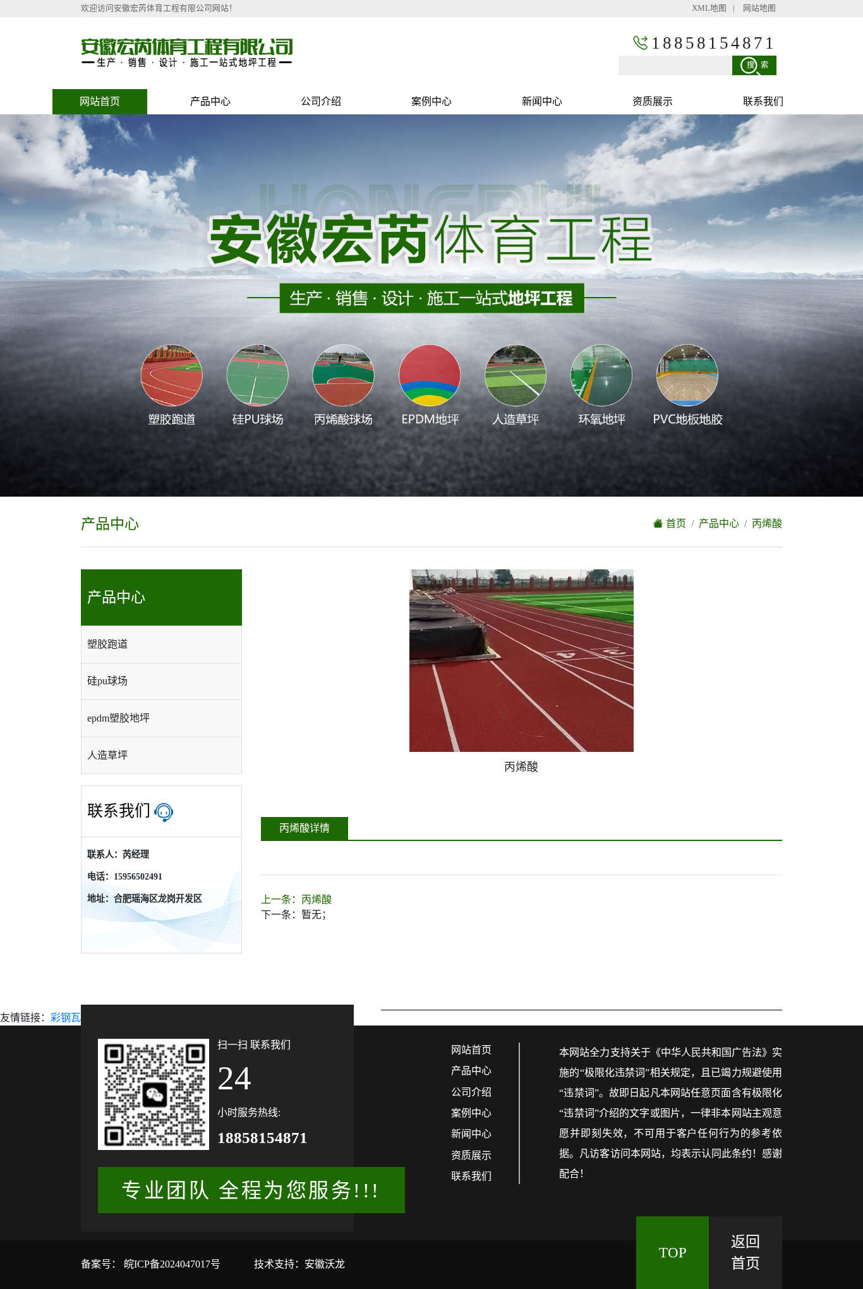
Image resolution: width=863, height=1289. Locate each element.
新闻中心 (542, 101)
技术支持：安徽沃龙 (299, 1264)
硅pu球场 (107, 680)
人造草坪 (107, 755)
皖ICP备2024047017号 (170, 1264)
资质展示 (652, 101)
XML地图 (709, 8)
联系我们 (763, 101)
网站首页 (100, 101)
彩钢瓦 (66, 1017)
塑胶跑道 (107, 644)
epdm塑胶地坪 (118, 718)
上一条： (296, 899)
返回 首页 (745, 1252)
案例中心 (431, 101)
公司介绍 (321, 101)
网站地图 (759, 8)
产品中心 (210, 101)
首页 (674, 523)
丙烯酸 (767, 523)
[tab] (161, 644)
